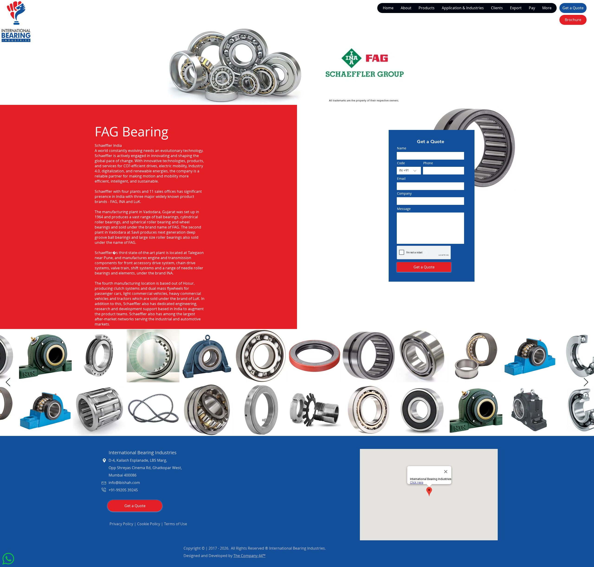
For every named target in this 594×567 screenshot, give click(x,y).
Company (235, 243)
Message (234, 303)
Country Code (240, 264)
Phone (269, 264)
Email (231, 283)
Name (232, 223)
